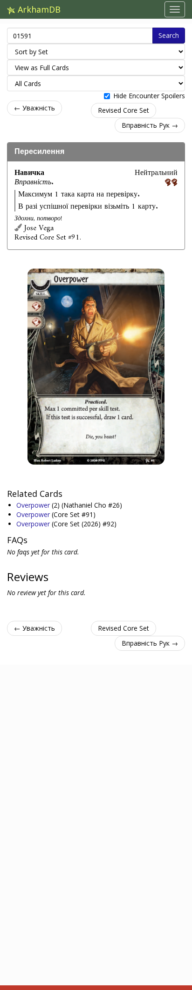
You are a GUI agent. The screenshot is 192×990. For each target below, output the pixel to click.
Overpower (34, 505)
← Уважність (34, 107)
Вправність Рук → (150, 125)
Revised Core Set (123, 110)
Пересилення (39, 151)
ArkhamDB (38, 9)
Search (168, 35)
